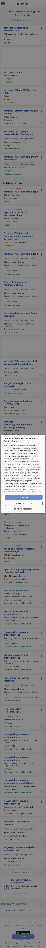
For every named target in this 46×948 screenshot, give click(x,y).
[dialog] (23, 474)
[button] (23, 509)
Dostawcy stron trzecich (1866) (29, 467)
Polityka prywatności (33, 492)
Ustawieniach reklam (34, 486)
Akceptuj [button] (24, 497)
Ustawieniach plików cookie (14, 492)
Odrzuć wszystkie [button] (24, 503)
